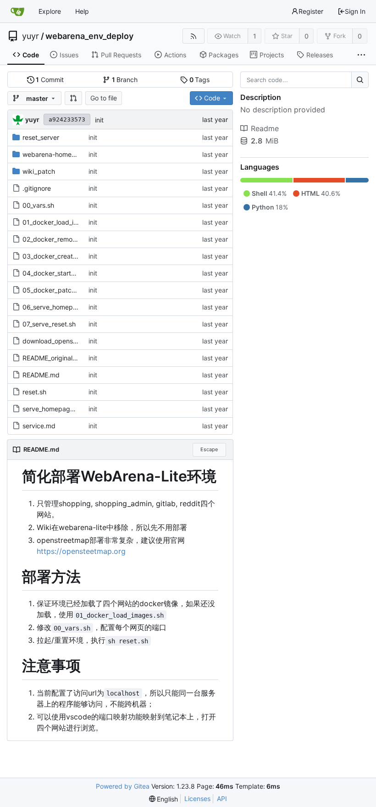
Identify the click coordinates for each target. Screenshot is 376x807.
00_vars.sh (38, 205)
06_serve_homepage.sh (57, 307)
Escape (209, 449)
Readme (265, 128)
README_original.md (53, 358)
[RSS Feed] (193, 36)
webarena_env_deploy (89, 36)
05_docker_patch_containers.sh (70, 290)
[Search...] (360, 80)
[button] (73, 98)
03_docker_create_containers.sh (70, 256)
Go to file (103, 98)
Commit (50, 79)
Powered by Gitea (122, 786)
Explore (50, 11)
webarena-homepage (54, 154)
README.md (41, 375)
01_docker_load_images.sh (62, 222)
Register (311, 11)
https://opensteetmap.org (81, 551)
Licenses (197, 798)
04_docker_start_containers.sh (68, 273)
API (222, 798)
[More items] (361, 55)
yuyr (30, 36)
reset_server (40, 137)
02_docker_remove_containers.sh (72, 239)
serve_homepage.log (53, 409)
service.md (38, 426)
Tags (199, 79)
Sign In (355, 11)
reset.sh (34, 392)
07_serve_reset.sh (49, 324)
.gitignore (36, 188)
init (99, 120)
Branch (125, 79)
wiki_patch (38, 171)
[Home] (17, 11)
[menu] (163, 799)
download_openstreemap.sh (64, 341)
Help (82, 11)
